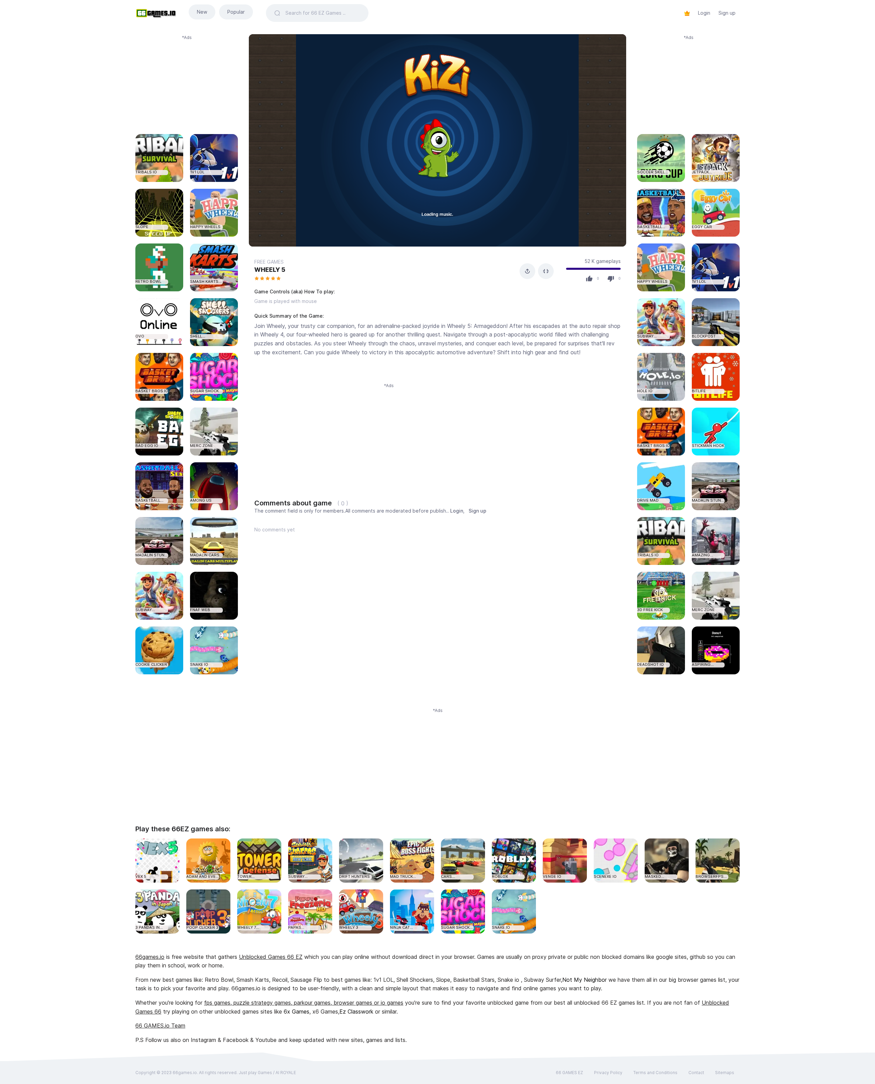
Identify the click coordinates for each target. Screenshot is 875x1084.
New (202, 12)
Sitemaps (724, 1072)
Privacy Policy (608, 1072)
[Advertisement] (186, 83)
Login (704, 13)
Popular (236, 12)
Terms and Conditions (655, 1072)
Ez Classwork (356, 1011)
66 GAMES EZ (569, 1072)
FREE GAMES (269, 262)
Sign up (727, 13)
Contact (696, 1072)
